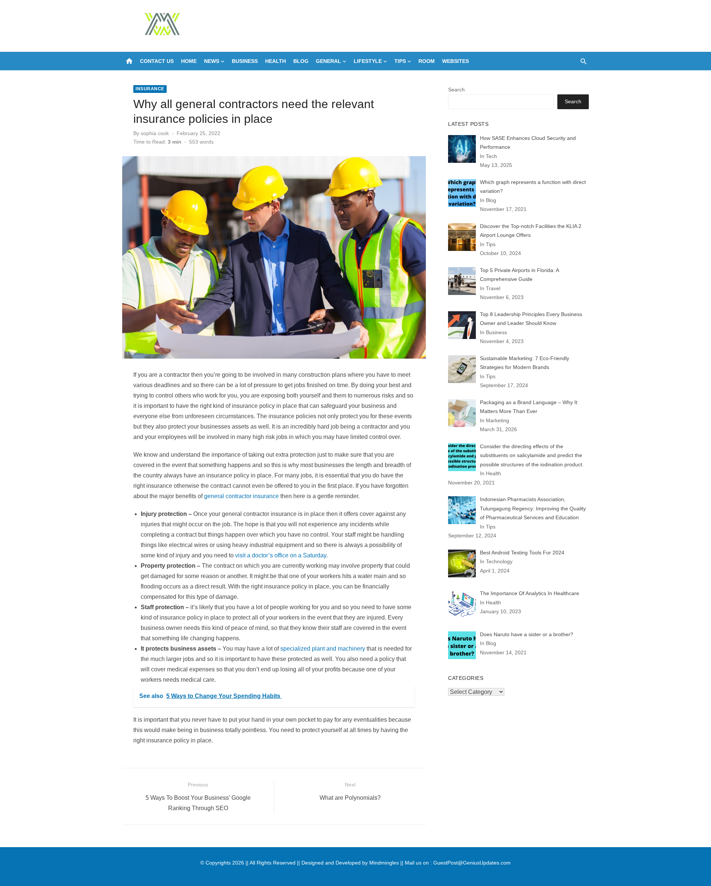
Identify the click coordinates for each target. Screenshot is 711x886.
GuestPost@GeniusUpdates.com (472, 863)
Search (456, 90)
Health (275, 61)
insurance (150, 88)
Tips (400, 61)
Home (189, 61)
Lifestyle (368, 61)
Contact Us (157, 61)
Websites (455, 61)
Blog (300, 61)
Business (245, 61)
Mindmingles (384, 863)
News (211, 61)
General (328, 61)
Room (426, 61)
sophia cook (155, 133)
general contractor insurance (241, 496)
